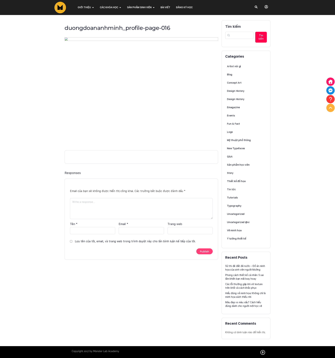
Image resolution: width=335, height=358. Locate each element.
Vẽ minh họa (234, 230)
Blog (229, 74)
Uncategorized (235, 214)
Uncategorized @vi (238, 222)
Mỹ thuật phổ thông (239, 140)
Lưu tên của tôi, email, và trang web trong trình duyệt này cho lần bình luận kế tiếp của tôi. (135, 241)
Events (231, 115)
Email (123, 224)
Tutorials (232, 197)
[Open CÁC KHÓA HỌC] (120, 7)
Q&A (229, 156)
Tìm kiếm (233, 26)
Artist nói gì (234, 66)
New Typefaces (236, 148)
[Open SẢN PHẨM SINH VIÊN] (153, 7)
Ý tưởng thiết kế (236, 238)
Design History (235, 91)
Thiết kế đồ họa (236, 181)
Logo (230, 132)
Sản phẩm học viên (238, 164)
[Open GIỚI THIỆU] (93, 7)
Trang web (175, 224)
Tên (73, 224)
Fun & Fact (233, 123)
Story (230, 173)
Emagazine (233, 107)
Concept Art (234, 82)
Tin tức (231, 189)
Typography (234, 205)
